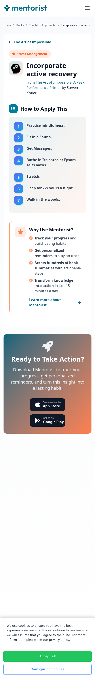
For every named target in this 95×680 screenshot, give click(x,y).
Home (7, 25)
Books (20, 25)
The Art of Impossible (42, 25)
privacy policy (59, 640)
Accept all (47, 656)
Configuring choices (48, 669)
